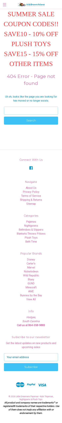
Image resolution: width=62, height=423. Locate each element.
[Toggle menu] (4, 4)
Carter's (31, 263)
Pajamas (31, 221)
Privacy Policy (31, 191)
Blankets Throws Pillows (31, 233)
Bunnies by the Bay (31, 295)
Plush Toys (31, 237)
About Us (31, 187)
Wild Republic (31, 275)
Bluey (31, 279)
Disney (31, 259)
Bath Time (31, 241)
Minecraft (31, 287)
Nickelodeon (31, 271)
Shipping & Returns (31, 199)
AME (31, 291)
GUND (31, 283)
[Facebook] (31, 168)
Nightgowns (31, 225)
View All (31, 299)
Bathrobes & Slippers (31, 229)
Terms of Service (31, 195)
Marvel (31, 267)
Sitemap (31, 203)
